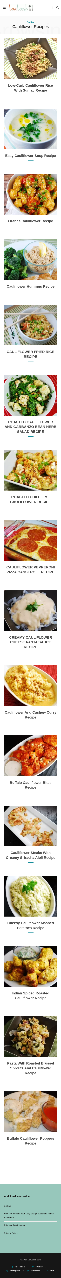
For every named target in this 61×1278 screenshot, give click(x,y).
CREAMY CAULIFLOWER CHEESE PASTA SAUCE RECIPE (30, 642)
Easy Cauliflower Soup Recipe (30, 156)
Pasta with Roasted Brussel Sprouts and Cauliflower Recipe (30, 1068)
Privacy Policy (11, 1233)
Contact (7, 1206)
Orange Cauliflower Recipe (30, 221)
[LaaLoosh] (21, 8)
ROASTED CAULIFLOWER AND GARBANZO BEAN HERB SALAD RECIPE (30, 427)
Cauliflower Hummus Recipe (30, 286)
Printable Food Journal (14, 1225)
